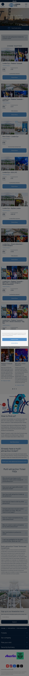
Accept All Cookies (14, 339)
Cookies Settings (14, 343)
